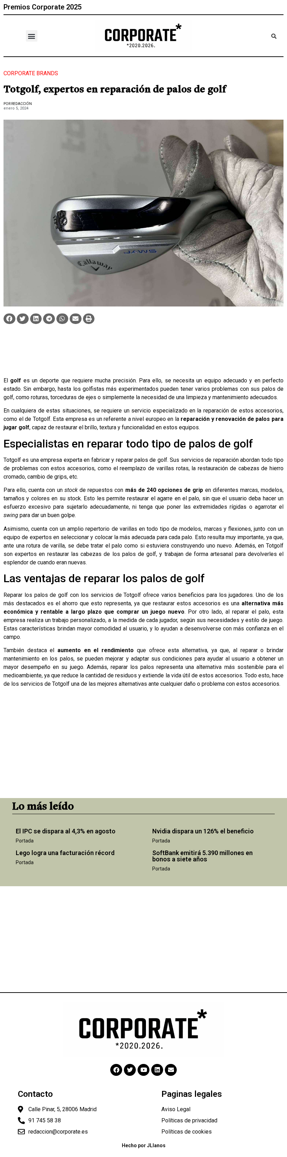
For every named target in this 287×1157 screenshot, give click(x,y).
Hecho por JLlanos (144, 1145)
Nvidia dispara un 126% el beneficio (203, 831)
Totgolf (41, 419)
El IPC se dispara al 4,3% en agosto (65, 831)
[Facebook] (116, 1070)
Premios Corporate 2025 (43, 7)
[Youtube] (143, 1070)
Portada (25, 841)
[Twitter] (130, 1070)
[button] (31, 36)
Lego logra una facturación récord (65, 852)
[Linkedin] (157, 1070)
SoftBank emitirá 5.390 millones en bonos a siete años (202, 856)
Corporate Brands (31, 73)
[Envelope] (171, 1070)
